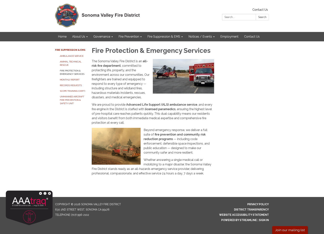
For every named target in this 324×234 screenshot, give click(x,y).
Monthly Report (70, 79)
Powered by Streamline (239, 220)
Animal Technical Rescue (70, 63)
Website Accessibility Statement (244, 214)
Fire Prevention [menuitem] (128, 36)
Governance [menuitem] (101, 36)
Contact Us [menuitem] (252, 36)
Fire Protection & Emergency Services (72, 72)
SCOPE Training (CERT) (72, 91)
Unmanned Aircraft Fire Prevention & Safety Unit (72, 100)
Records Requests (71, 85)
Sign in (264, 220)
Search (262, 17)
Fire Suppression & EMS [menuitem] (163, 36)
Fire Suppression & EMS (70, 50)
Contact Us (260, 9)
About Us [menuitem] (78, 36)
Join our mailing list (290, 230)
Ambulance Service (71, 56)
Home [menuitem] (62, 36)
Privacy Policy (258, 204)
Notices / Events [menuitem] (200, 36)
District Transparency (251, 209)
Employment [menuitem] (229, 36)
